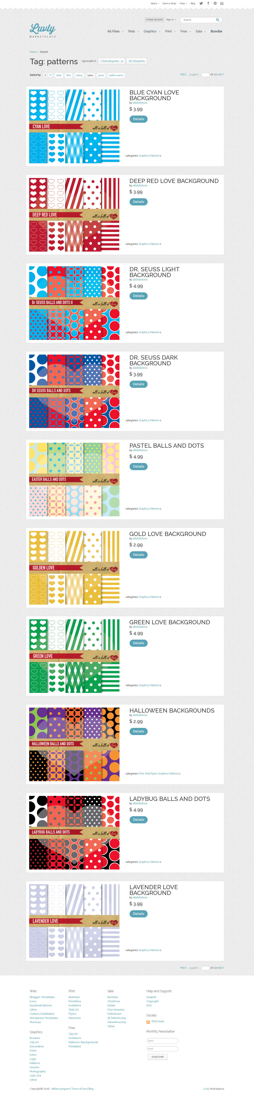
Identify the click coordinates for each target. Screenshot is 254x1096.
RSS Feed (158, 1021)
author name (116, 75)
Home (33, 52)
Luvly (206, 1088)
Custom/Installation (42, 1013)
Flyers (72, 1013)
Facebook (208, 3)
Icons (33, 1001)
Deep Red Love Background (174, 180)
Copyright (152, 1001)
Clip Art (34, 1042)
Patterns (154, 155)
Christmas (114, 1001)
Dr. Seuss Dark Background (153, 360)
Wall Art (74, 1009)
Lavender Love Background (153, 890)
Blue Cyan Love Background (154, 95)
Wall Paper (151, 773)
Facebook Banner (41, 1005)
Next (221, 74)
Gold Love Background (167, 533)
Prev (183, 74)
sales (90, 75)
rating (79, 75)
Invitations (75, 1005)
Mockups (35, 1022)
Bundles (113, 997)
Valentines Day (117, 1022)
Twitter (201, 3)
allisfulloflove (140, 102)
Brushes (35, 1038)
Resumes (75, 1017)
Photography (38, 1071)
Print (141, 773)
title (68, 75)
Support (151, 997)
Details (138, 119)
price (101, 75)
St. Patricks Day (117, 1017)
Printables (75, 1001)
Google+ (222, 3)
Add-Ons (35, 1075)
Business (74, 997)
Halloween (114, 1013)
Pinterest (215, 3)
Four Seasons (116, 1009)
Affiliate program (60, 1088)
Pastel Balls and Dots (166, 445)
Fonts (33, 1050)
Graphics (144, 155)
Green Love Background (169, 622)
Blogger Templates (42, 997)
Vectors (34, 1067)
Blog (91, 1088)
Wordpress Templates (44, 1017)
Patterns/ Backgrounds (83, 1042)
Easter (111, 1005)
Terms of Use (79, 1088)
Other (33, 1009)
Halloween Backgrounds (172, 710)
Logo (33, 1058)
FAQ (148, 1005)
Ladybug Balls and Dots (169, 798)
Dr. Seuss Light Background (154, 272)
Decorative (37, 1046)
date (59, 75)
